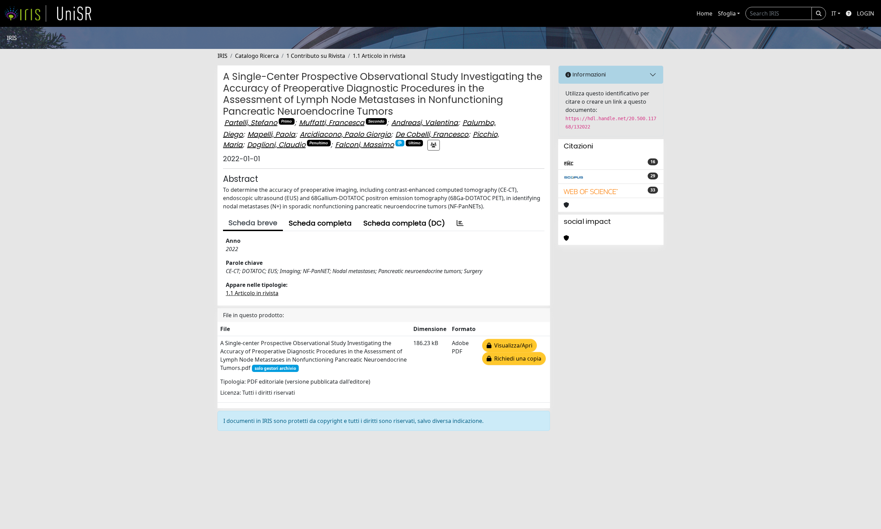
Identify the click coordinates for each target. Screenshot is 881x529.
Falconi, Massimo (364, 144)
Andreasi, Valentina (424, 122)
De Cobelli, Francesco (431, 134)
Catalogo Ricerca (257, 56)
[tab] (460, 223)
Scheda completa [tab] (320, 223)
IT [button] (833, 13)
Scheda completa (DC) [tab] (404, 223)
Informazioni (588, 75)
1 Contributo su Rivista (315, 56)
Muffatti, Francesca (331, 122)
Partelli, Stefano (250, 122)
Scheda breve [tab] (253, 223)
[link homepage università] (74, 13)
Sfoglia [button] (727, 13)
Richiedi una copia (516, 358)
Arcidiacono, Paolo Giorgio (345, 134)
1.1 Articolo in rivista (379, 56)
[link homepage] (25, 13)
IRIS (222, 56)
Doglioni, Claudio (276, 144)
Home (704, 13)
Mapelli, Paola (271, 134)
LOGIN (865, 13)
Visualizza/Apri (511, 345)
